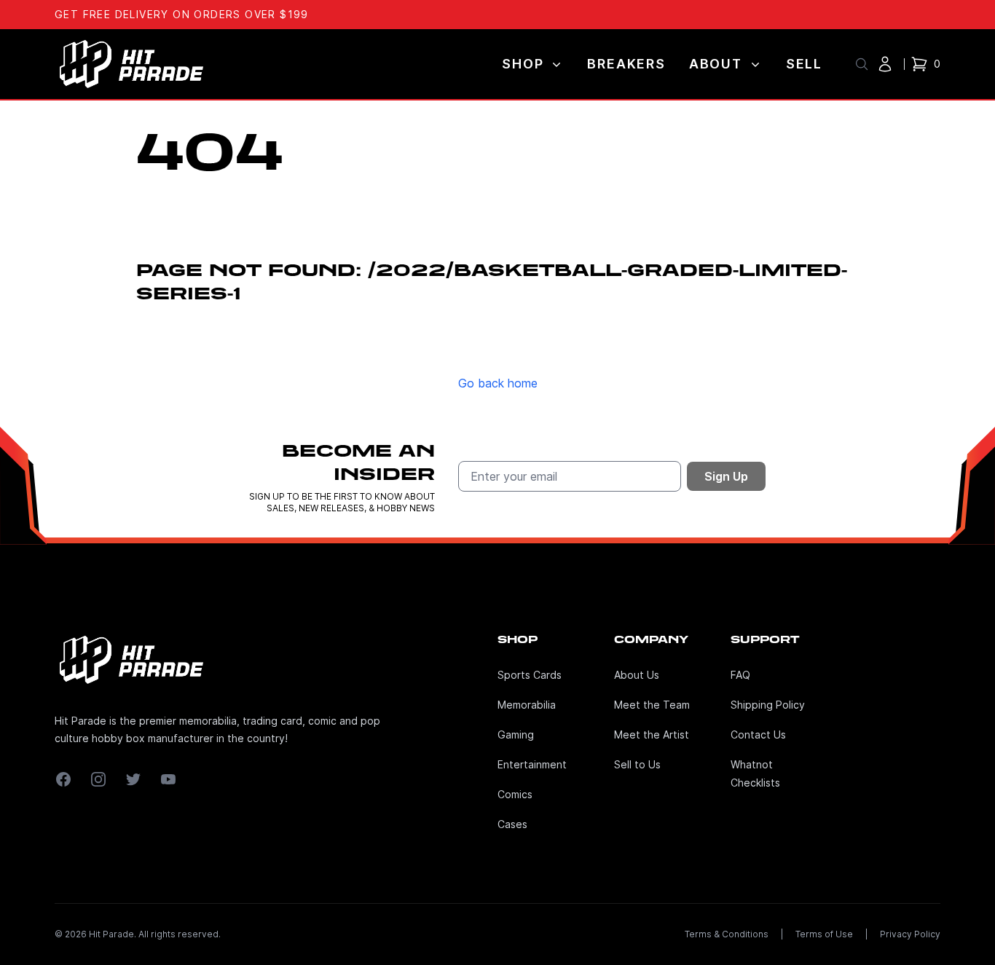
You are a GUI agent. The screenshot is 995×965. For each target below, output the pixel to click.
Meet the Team (652, 704)
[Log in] (885, 64)
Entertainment (532, 764)
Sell (804, 63)
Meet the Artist (651, 734)
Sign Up (726, 476)
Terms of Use (824, 934)
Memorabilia (527, 704)
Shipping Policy (768, 704)
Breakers (626, 63)
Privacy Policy (910, 934)
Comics (515, 794)
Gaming (516, 734)
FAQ (740, 675)
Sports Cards (530, 675)
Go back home (498, 383)
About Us (636, 675)
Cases (512, 824)
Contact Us (758, 734)
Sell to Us (637, 764)
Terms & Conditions (726, 934)
